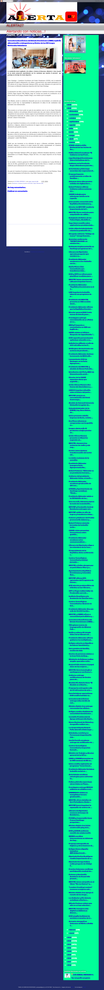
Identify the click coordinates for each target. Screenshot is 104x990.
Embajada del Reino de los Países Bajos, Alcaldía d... (80, 218)
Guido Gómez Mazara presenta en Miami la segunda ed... (78, 437)
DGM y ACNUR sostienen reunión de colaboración (80, 832)
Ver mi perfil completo (80, 978)
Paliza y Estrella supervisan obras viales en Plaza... (80, 783)
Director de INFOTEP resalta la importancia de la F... (81, 208)
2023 (69, 941)
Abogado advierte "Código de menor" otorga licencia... (81, 234)
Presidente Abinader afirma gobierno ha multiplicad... (81, 638)
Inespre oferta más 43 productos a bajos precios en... (80, 430)
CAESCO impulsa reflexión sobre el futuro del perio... (80, 391)
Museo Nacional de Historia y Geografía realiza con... (81, 723)
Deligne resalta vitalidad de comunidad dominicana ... (81, 712)
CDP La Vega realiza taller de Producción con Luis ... (81, 592)
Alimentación (14, 183)
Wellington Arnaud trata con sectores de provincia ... (81, 349)
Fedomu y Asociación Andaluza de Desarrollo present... (79, 876)
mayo (72, 135)
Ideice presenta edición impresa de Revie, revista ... (81, 416)
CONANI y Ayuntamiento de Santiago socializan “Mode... (80, 491)
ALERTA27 (15, 25)
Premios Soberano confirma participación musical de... (81, 870)
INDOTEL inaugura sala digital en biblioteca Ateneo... (79, 910)
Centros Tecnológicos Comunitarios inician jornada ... (78, 560)
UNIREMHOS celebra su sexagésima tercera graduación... (78, 794)
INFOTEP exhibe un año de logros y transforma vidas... (81, 513)
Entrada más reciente (13, 248)
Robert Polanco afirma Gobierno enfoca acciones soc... (80, 189)
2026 (69, 104)
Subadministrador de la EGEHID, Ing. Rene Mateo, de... (80, 410)
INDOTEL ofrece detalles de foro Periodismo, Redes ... (80, 801)
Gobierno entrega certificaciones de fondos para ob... (80, 677)
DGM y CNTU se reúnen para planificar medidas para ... (81, 275)
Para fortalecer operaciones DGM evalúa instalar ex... (80, 694)
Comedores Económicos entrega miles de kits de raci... (79, 700)
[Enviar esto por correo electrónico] (42, 181)
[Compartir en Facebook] (46, 181)
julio (71, 128)
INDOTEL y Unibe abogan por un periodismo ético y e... (81, 566)
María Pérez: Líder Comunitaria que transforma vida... (77, 268)
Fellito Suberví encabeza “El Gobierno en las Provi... (80, 153)
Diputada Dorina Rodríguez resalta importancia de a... (81, 857)
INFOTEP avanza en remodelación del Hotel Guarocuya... (79, 397)
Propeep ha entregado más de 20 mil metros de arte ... (80, 689)
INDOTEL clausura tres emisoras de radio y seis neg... (79, 445)
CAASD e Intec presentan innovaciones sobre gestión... (79, 532)
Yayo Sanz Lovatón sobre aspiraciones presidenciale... (81, 224)
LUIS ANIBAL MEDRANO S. (83, 974)
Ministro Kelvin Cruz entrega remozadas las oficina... (81, 707)
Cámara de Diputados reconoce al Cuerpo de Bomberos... (78, 812)
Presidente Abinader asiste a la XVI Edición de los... (81, 497)
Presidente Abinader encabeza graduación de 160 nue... (80, 483)
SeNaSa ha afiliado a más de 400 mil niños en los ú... (81, 344)
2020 (69, 951)
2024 (69, 937)
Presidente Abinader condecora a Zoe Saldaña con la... (80, 261)
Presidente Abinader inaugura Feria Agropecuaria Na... (77, 465)
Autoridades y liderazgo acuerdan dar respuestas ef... (81, 169)
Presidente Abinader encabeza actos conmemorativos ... (77, 539)
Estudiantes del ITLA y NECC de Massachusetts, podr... (81, 373)
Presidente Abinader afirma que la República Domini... (81, 308)
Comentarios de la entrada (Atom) (37, 251)
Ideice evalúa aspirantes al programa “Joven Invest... (80, 764)
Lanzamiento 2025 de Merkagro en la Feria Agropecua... (78, 361)
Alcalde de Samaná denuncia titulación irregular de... (81, 404)
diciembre (73, 111)
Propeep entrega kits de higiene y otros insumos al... (81, 844)
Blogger (84, 987)
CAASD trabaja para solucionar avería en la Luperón (79, 196)
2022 (69, 944)
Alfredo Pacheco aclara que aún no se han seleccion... (80, 904)
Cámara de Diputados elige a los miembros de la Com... (81, 546)
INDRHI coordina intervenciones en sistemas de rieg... (81, 838)
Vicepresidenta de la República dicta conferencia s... (81, 552)
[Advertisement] (34, 235)
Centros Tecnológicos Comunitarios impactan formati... (79, 747)
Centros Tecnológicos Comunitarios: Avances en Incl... (80, 603)
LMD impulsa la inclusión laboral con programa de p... (80, 294)
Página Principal (35, 248)
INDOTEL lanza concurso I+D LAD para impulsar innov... (80, 280)
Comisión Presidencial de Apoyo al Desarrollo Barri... (81, 718)
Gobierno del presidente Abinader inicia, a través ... (80, 477)
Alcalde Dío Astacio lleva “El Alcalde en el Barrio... (80, 683)
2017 (69, 961)
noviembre (74, 114)
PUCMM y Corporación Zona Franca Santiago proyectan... (80, 820)
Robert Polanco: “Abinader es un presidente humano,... (81, 471)
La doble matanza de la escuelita (79, 459)
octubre (72, 118)
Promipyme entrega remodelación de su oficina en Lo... (81, 319)
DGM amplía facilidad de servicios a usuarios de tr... (80, 917)
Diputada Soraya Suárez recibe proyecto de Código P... (80, 863)
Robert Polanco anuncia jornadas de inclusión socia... (79, 525)
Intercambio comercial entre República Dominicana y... (81, 202)
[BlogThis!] (43, 181)
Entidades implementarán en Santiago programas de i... (81, 247)
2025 (69, 108)
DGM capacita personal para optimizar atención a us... (81, 339)
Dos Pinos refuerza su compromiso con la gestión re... (81, 423)
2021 (69, 947)
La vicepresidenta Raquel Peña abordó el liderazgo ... (81, 728)
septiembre (74, 121)
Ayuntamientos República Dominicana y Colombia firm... (80, 572)
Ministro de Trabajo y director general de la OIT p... (81, 754)
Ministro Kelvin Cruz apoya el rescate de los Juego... (81, 893)
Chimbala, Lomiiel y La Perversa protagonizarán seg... (80, 735)
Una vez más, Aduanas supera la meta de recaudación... (81, 502)
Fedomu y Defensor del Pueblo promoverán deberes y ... (81, 518)
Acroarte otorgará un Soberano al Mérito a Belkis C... (81, 923)
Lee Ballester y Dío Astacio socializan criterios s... (80, 899)
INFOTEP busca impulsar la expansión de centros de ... (80, 806)
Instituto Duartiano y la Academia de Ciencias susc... (81, 597)
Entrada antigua (57, 248)
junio (71, 132)
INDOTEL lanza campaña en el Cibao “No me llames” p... (81, 883)
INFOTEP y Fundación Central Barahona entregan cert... (81, 508)
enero (71, 933)
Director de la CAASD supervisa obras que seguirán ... (78, 379)
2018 (69, 958)
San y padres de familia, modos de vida (79, 649)
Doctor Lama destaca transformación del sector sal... (80, 452)
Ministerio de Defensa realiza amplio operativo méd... (81, 660)
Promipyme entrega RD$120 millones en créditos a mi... (81, 788)
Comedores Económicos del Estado (25, 183)
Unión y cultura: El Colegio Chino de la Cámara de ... (80, 633)
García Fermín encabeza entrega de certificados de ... (81, 741)
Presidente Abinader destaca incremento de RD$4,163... (81, 355)
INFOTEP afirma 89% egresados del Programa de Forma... (81, 580)
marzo (72, 142)
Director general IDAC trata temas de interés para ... (80, 313)
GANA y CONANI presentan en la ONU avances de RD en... (81, 759)
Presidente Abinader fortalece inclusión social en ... (81, 770)
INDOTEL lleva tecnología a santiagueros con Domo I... (80, 671)
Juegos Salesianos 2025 (38, 183)
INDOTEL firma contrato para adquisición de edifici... (81, 213)
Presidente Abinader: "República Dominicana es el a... (81, 286)
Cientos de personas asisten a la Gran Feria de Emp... (81, 655)
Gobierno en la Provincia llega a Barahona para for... (81, 164)
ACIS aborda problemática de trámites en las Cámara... (81, 586)
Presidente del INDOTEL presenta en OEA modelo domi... (80, 301)
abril (71, 139)
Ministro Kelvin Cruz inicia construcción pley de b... (79, 826)
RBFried (72, 987)
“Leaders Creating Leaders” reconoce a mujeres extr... (80, 888)
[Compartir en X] (44, 181)
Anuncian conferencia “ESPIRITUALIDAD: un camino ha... (78, 241)
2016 (69, 965)
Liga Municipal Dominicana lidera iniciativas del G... (80, 159)
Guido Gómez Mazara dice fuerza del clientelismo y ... (80, 385)
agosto (72, 125)
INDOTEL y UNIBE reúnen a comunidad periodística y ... (81, 615)
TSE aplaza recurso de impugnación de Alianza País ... (80, 627)
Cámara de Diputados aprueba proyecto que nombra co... (79, 254)
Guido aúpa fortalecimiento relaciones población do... (81, 229)
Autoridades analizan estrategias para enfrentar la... (81, 776)
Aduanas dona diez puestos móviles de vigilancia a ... (80, 182)
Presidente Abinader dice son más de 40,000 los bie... (81, 610)
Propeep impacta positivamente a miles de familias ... (80, 176)
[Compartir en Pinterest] (47, 181)
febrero (72, 929)
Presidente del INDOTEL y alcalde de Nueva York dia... (81, 367)
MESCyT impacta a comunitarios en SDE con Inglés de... (80, 327)
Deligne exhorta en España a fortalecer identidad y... (81, 644)
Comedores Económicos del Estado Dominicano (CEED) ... (81, 620)
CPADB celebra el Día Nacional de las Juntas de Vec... (80, 147)
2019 (69, 954)
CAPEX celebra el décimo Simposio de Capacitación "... (81, 333)
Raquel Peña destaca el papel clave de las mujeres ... (81, 665)
